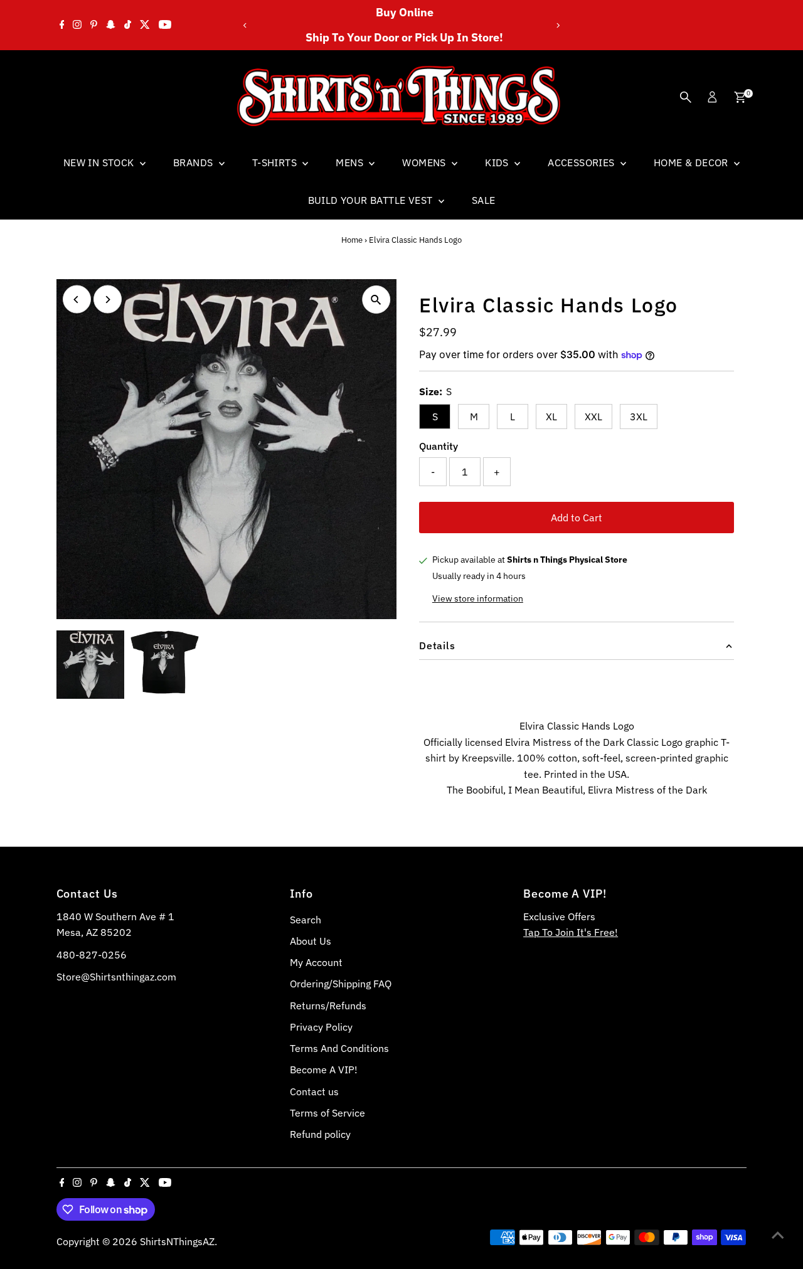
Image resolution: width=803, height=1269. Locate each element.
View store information (477, 598)
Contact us (314, 1091)
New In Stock (100, 162)
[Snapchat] (111, 25)
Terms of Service (327, 1113)
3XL (638, 416)
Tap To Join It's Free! (570, 932)
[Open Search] (685, 97)
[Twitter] (145, 25)
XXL (593, 416)
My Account (316, 962)
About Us (310, 941)
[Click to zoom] (376, 299)
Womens (425, 162)
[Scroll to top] (777, 1234)
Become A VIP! (324, 1069)
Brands (194, 162)
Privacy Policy (321, 1027)
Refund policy (320, 1134)
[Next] (557, 25)
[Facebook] (62, 25)
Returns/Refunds (328, 1005)
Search (305, 919)
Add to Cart (576, 517)
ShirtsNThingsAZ (177, 1241)
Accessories (582, 162)
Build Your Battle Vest (371, 200)
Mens (351, 162)
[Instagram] (77, 25)
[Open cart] (740, 97)
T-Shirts (276, 162)
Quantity (438, 446)
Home (352, 240)
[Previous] (245, 25)
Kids (498, 162)
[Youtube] (165, 25)
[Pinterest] (93, 25)
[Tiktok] (127, 25)
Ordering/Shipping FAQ (340, 983)
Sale (484, 200)
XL (551, 416)
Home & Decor (692, 162)
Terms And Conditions (339, 1048)
